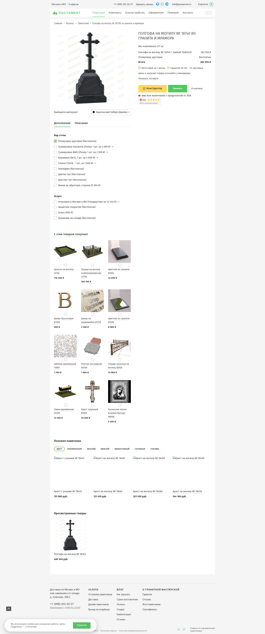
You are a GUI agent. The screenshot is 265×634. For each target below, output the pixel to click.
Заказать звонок (144, 4)
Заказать (177, 88)
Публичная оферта (108, 631)
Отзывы (121, 619)
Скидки (120, 609)
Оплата (121, 604)
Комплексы (115, 12)
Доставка (93, 599)
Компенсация (124, 614)
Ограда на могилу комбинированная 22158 (91, 273)
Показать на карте (148, 78)
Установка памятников (100, 594)
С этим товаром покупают (71, 234)
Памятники (98, 12)
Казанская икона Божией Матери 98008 (117, 413)
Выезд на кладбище (99, 609)
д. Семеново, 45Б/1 (60, 597)
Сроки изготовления (127, 599)
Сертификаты (149, 609)
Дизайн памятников (98, 604)
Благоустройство (135, 12)
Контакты (188, 12)
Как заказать (123, 594)
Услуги (93, 589)
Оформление (156, 12)
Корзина (205, 4)
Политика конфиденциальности (133, 631)
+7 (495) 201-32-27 (123, 4)
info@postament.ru (181, 4)
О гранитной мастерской (160, 589)
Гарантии (147, 594)
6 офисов (74, 4)
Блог (120, 589)
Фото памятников (151, 604)
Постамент (70, 13)
